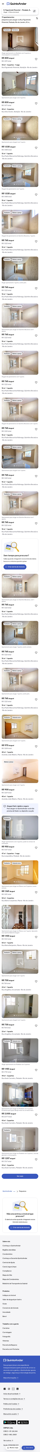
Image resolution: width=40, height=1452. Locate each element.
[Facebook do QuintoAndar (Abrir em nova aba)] (4, 1389)
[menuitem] (7, 1191)
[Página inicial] (16, 4)
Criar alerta (29, 1447)
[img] (20, 39)
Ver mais (20, 1176)
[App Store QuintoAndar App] (23, 1422)
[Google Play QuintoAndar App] (9, 1422)
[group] (20, 48)
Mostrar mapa (14, 1447)
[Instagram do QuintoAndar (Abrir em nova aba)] (9, 1389)
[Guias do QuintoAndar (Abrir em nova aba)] (13, 1389)
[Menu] (3, 4)
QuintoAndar (7, 1191)
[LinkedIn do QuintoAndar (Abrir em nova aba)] (17, 1389)
